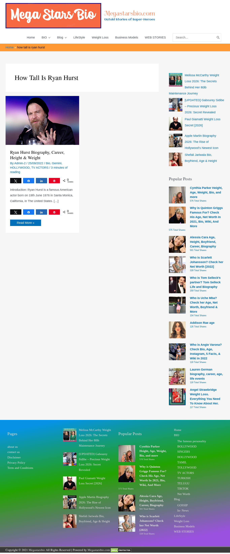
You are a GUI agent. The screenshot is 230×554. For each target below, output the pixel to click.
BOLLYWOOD (186, 446)
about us (12, 446)
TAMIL (182, 462)
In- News (183, 510)
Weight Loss (181, 521)
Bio (48, 163)
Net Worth (183, 494)
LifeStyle (179, 516)
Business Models (184, 526)
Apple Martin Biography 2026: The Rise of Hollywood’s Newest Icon (201, 142)
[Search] (218, 38)
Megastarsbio (37, 550)
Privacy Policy (16, 462)
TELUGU (183, 483)
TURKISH (183, 478)
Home (177, 430)
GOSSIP (182, 505)
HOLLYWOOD (20, 167)
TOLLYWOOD (186, 467)
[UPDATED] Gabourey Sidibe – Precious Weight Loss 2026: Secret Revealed (204, 106)
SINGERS (183, 451)
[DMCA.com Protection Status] (121, 550)
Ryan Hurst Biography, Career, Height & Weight (37, 154)
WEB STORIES (184, 531)
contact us (13, 452)
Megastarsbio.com (129, 13)
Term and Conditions (20, 468)
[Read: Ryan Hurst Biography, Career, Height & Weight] (42, 120)
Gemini (56, 163)
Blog (177, 499)
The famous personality (191, 441)
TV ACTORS (39, 167)
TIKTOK (183, 488)
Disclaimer (14, 457)
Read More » (25, 223)
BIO (176, 435)
